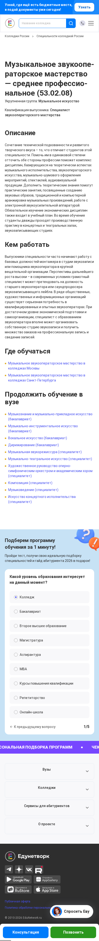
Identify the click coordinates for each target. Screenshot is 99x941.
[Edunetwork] (10, 23)
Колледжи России (17, 36)
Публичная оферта (17, 901)
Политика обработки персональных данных (34, 907)
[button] (49, 771)
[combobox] (46, 23)
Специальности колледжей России (60, 36)
